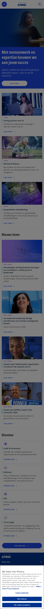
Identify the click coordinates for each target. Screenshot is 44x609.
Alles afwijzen (22, 599)
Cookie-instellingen (22, 593)
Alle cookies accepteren (22, 605)
